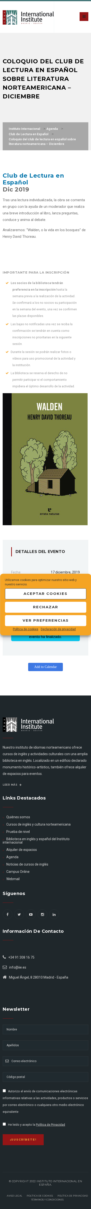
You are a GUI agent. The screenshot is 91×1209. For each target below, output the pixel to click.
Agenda (12, 857)
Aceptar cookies (45, 593)
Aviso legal (14, 1195)
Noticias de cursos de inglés (27, 864)
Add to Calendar (45, 667)
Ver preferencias (46, 620)
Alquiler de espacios (21, 850)
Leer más (10, 784)
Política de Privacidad (50, 1124)
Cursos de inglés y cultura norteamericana (38, 824)
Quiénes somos (18, 817)
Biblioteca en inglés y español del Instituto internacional (36, 840)
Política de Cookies (40, 1195)
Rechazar (45, 607)
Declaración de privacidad (58, 629)
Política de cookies (25, 629)
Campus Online (18, 872)
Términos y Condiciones (47, 1199)
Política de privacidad (73, 1195)
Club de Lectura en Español (33, 179)
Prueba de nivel (18, 832)
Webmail (13, 879)
